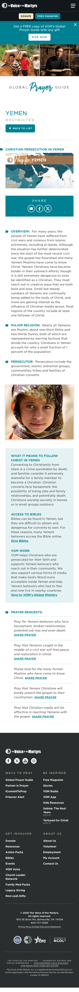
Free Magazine (47, 16)
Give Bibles (19, 541)
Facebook (39, 208)
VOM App (49, 797)
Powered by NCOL (60, 940)
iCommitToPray (16, 791)
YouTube (25, 761)
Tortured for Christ (55, 821)
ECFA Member (17, 940)
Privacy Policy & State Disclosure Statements (39, 927)
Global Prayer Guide (19, 779)
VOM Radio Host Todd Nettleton (39, 966)
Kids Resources (53, 802)
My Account (51, 857)
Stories (48, 785)
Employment (52, 852)
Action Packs (14, 852)
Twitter (47, 208)
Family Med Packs (18, 884)
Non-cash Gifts (16, 896)
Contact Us (50, 863)
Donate (26, 16)
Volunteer (49, 846)
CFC (40, 940)
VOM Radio (50, 791)
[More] (73, 6)
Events (10, 863)
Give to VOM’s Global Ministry (34, 595)
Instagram (34, 761)
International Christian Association (28, 940)
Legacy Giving (15, 890)
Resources (12, 846)
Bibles (10, 857)
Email (31, 208)
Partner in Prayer (17, 785)
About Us (49, 840)
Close (75, 24)
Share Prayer (25, 634)
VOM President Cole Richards (51, 963)
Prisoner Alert (15, 797)
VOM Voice (13, 869)
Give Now (39, 37)
